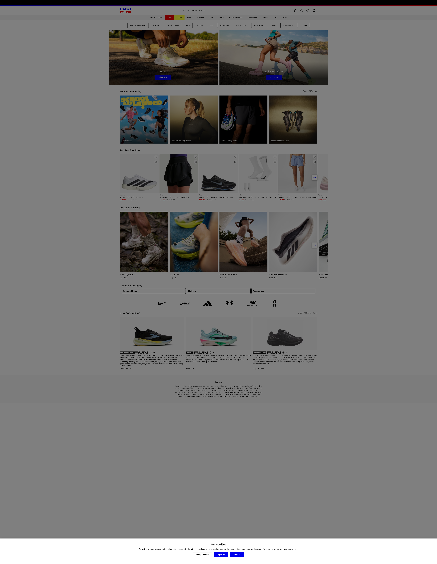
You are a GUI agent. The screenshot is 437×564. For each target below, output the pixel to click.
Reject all (221, 555)
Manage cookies (202, 555)
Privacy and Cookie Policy (287, 549)
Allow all (237, 555)
